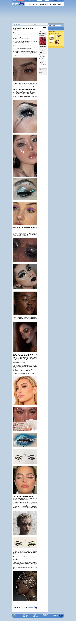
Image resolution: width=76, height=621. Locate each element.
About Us (24, 614)
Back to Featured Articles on (21, 607)
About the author (52, 46)
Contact (14, 615)
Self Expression (60, 4)
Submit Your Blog (52, 29)
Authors (35, 24)
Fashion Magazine (17, 24)
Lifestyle (41, 72)
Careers (14, 616)
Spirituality (36, 4)
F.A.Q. (34, 615)
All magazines (45, 615)
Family (33, 4)
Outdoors (46, 4)
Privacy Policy (25, 616)
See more (42, 66)
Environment (42, 4)
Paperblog (18, 4)
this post (26, 38)
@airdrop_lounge (20, 30)
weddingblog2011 (59, 35)
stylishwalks (58, 42)
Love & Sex (54, 4)
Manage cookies (35, 616)
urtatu (58, 40)
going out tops (16, 559)
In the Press (34, 614)
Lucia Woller (15, 30)
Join (56, 46)
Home (14, 0)
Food (26, 4)
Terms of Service (25, 615)
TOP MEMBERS (57, 33)
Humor (50, 4)
